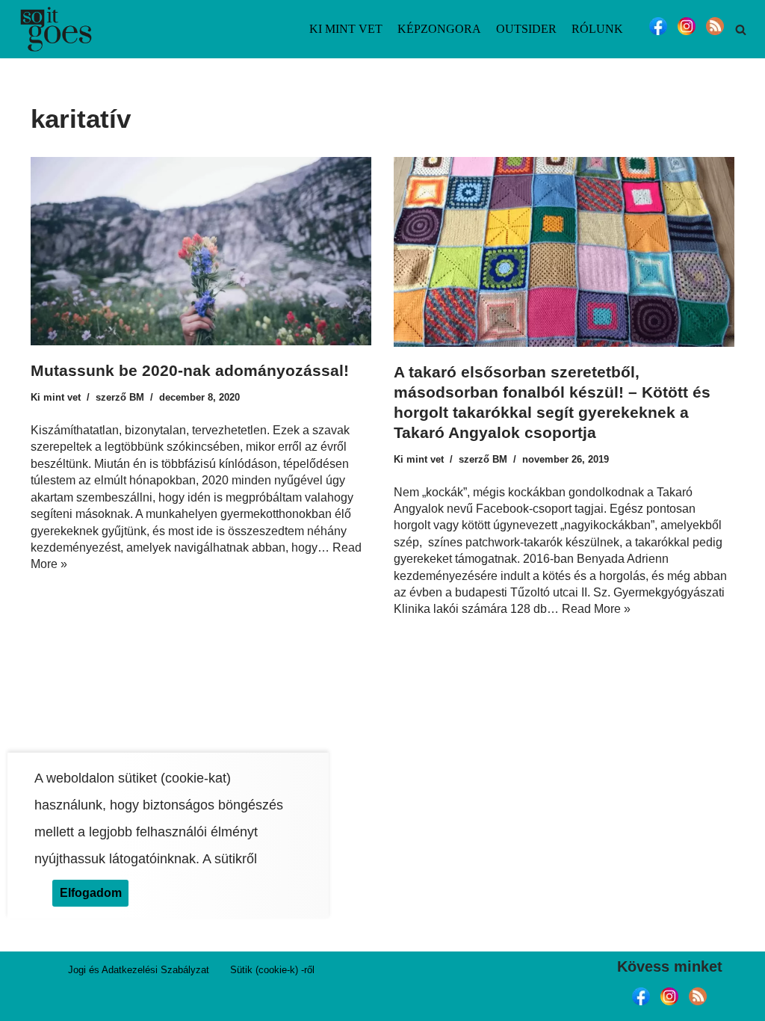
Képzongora (439, 28)
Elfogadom (91, 892)
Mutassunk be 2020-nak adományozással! (190, 370)
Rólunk (597, 28)
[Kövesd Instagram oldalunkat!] (686, 34)
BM (136, 397)
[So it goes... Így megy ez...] (56, 29)
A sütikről (229, 858)
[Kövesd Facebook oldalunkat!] (658, 34)
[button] (740, 29)
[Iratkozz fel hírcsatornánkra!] (715, 34)
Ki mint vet (345, 28)
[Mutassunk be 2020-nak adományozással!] (201, 251)
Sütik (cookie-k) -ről (272, 969)
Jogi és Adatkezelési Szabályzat (138, 969)
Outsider (526, 28)
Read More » (596, 608)
